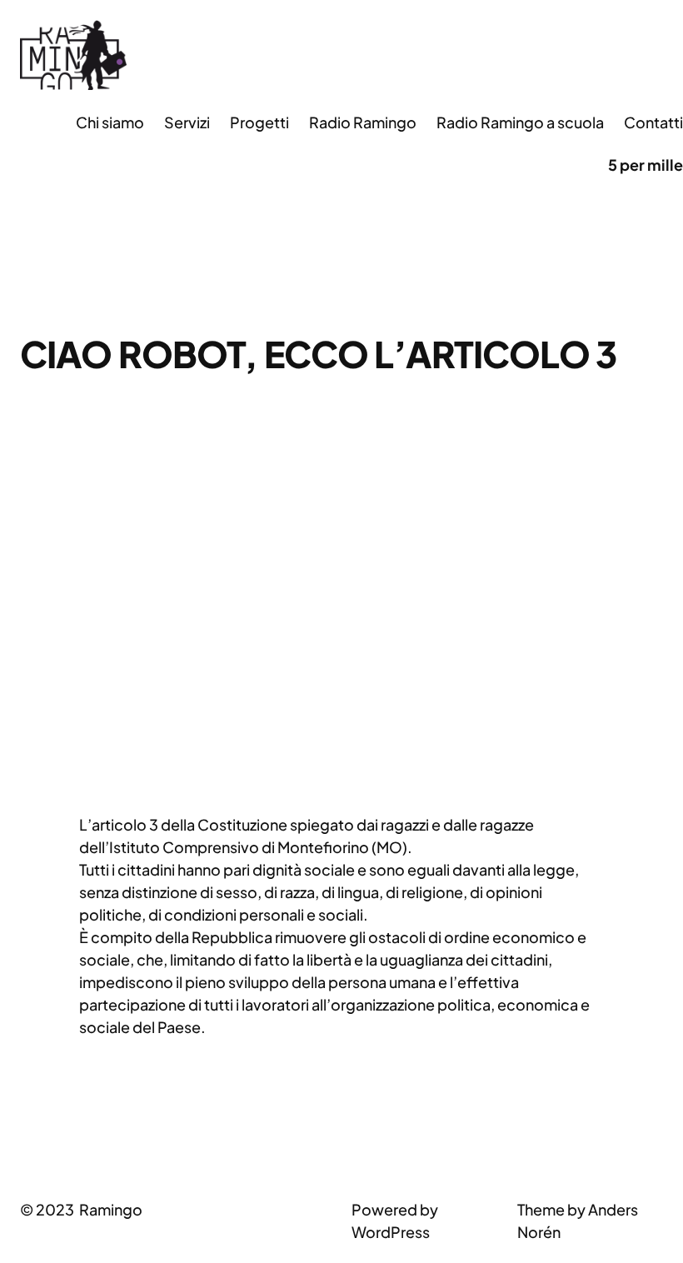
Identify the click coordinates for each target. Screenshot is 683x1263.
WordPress (390, 1231)
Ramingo (110, 1209)
